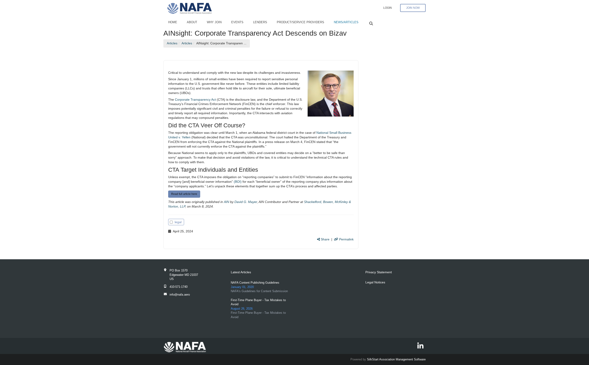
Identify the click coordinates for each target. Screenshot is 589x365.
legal (178, 222)
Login (387, 7)
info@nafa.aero (180, 294)
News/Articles (346, 22)
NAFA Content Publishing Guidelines (255, 282)
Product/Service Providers (300, 22)
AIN (226, 202)
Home (172, 22)
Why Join (214, 22)
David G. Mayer (245, 202)
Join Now (413, 7)
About (192, 22)
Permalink (346, 239)
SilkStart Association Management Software (396, 359)
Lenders (260, 22)
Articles (172, 43)
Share (324, 239)
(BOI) (238, 181)
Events (237, 22)
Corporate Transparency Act (195, 99)
